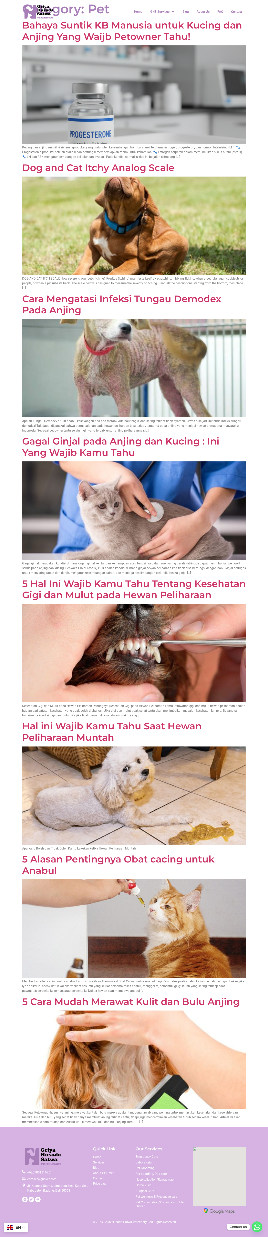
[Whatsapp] (257, 1226)
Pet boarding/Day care (151, 1174)
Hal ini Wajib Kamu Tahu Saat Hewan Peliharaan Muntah (112, 731)
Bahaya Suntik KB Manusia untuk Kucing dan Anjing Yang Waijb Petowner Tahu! (132, 30)
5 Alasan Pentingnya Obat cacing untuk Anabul (118, 864)
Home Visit (143, 1185)
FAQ (220, 12)
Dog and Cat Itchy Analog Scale (98, 167)
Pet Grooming (145, 1168)
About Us (203, 12)
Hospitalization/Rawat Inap (155, 1179)
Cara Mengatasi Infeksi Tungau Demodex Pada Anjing (121, 304)
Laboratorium (145, 1162)
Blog (185, 12)
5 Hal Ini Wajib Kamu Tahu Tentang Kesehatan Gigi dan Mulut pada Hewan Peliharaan (134, 589)
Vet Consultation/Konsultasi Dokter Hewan (160, 1204)
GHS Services (160, 12)
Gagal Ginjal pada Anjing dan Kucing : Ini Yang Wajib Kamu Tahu (120, 446)
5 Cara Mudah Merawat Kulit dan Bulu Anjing (131, 1001)
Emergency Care (147, 1157)
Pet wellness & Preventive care (156, 1196)
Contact (236, 12)
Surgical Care (145, 1191)
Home (138, 12)
